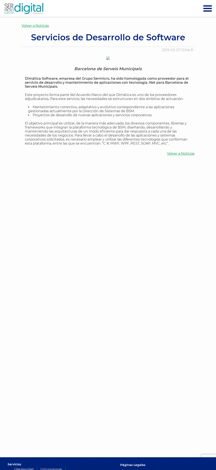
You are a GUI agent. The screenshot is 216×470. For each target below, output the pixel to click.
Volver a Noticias (35, 26)
